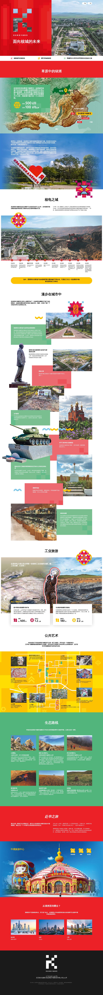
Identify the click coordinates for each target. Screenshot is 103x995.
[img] (83, 3)
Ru (85, 3)
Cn (90, 3)
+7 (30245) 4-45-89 (51, 976)
